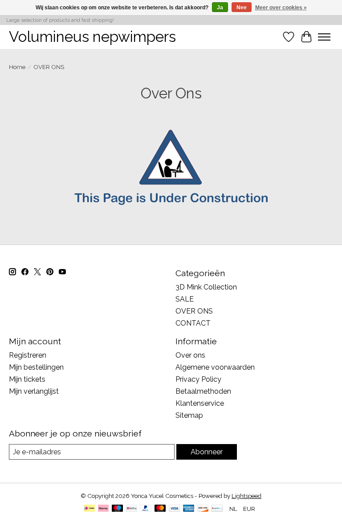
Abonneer (207, 452)
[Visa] (174, 509)
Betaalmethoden (203, 391)
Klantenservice (199, 403)
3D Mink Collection (206, 287)
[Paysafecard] (217, 509)
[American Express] (189, 509)
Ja (220, 7)
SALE (184, 299)
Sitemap (189, 415)
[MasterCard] (160, 509)
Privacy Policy (198, 379)
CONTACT (193, 323)
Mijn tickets (27, 379)
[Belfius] (131, 509)
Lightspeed (246, 495)
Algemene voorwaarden (215, 367)
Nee (241, 7)
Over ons (190, 355)
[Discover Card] (203, 509)
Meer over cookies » (281, 7)
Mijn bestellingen (36, 367)
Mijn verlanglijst (34, 391)
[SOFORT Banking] (103, 509)
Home (17, 66)
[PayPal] (145, 509)
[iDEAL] (89, 509)
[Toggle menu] (324, 37)
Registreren (27, 355)
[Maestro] (117, 509)
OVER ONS (194, 311)
